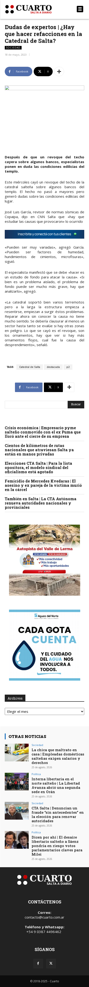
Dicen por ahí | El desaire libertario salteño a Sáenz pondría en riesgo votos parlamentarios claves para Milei (57, 846)
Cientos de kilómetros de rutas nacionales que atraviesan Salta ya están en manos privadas (39, 449)
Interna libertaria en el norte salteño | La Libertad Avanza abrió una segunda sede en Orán (56, 785)
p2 (68, 367)
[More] (59, 71)
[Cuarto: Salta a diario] (33, 9)
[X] (51, 963)
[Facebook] (38, 963)
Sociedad (13, 47)
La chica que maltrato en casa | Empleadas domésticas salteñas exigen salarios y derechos (58, 756)
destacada (53, 367)
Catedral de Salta (29, 367)
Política (36, 774)
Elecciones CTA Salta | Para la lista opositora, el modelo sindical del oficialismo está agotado (38, 467)
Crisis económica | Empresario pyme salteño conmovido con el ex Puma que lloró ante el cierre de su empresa (43, 432)
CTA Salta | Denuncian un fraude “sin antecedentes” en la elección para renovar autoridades (58, 814)
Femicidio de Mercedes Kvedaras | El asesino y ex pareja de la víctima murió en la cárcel (43, 485)
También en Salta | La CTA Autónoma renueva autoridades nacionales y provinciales (40, 503)
